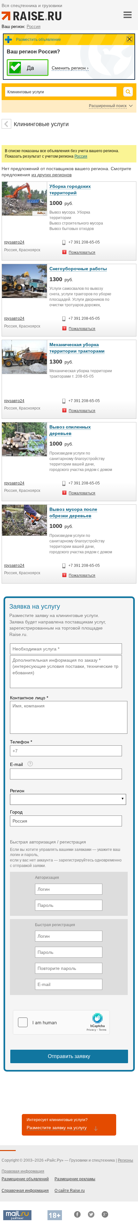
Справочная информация (25, 1190)
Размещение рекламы (75, 1179)
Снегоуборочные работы (78, 268)
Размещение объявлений (25, 1179)
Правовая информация (23, 1171)
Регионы (125, 1160)
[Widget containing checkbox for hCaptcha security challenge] (61, 1022)
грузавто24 (14, 242)
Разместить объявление (38, 39)
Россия (80, 156)
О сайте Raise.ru (70, 1190)
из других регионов (51, 174)
